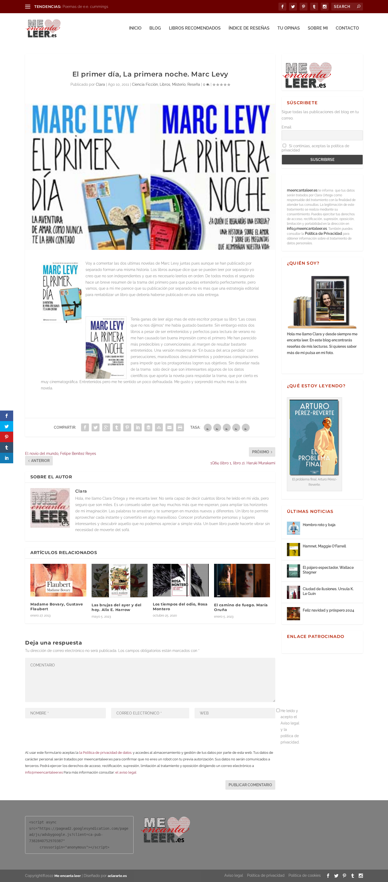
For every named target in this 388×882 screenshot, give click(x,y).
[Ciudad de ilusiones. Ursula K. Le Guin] (293, 592)
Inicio (135, 28)
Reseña (193, 84)
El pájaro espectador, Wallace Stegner (328, 569)
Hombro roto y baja (319, 525)
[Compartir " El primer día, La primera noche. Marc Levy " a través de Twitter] (95, 427)
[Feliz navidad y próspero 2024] (293, 613)
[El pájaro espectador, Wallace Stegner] (293, 571)
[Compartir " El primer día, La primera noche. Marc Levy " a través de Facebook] (85, 427)
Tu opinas (288, 28)
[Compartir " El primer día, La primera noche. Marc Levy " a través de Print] (180, 427)
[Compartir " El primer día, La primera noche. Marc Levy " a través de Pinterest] (127, 427)
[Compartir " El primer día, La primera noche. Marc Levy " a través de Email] (169, 427)
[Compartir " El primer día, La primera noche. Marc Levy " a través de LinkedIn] (138, 427)
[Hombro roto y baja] (293, 528)
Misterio (179, 84)
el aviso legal (125, 772)
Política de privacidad (266, 875)
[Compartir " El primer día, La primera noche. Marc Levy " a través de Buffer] (148, 427)
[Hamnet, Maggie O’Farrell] (293, 549)
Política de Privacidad (323, 233)
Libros (165, 84)
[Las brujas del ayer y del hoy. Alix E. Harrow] (120, 580)
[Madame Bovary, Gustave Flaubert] (58, 580)
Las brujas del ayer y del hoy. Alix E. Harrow (116, 607)
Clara (100, 84)
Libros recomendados (195, 28)
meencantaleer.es (302, 190)
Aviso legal (233, 875)
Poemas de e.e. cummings (85, 6)
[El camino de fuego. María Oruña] (242, 580)
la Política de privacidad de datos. (105, 753)
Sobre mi (318, 28)
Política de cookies (304, 875)
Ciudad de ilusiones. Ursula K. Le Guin (328, 591)
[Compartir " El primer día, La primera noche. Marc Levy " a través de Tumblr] (116, 427)
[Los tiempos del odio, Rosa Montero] (181, 580)
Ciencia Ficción (145, 84)
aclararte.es (117, 876)
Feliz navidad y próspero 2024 (328, 610)
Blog (155, 28)
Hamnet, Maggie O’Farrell (324, 546)
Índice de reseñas (249, 28)
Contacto (347, 28)
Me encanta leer (67, 876)
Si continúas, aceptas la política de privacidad (315, 148)
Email (286, 127)
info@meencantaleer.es (44, 772)
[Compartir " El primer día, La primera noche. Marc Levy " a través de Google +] (106, 427)
